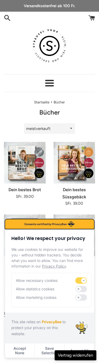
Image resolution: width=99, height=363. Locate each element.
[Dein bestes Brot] (25, 163)
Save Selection (49, 350)
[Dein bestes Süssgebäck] (74, 163)
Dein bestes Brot (24, 189)
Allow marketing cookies (36, 297)
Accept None (19, 350)
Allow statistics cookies (35, 289)
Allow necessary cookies (37, 280)
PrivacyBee (52, 322)
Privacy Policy (54, 266)
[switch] (81, 280)
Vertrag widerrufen (75, 355)
